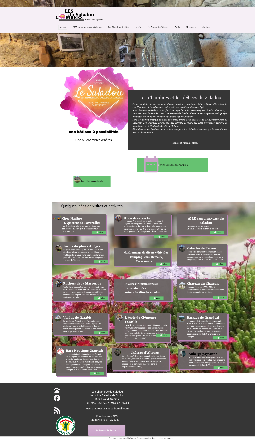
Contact (206, 27)
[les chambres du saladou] (57, 398)
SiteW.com (131, 438)
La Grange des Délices (158, 27)
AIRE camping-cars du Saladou (87, 27)
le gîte (138, 27)
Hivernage (191, 27)
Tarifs (177, 27)
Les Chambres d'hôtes (118, 27)
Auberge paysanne (203, 354)
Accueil (62, 27)
